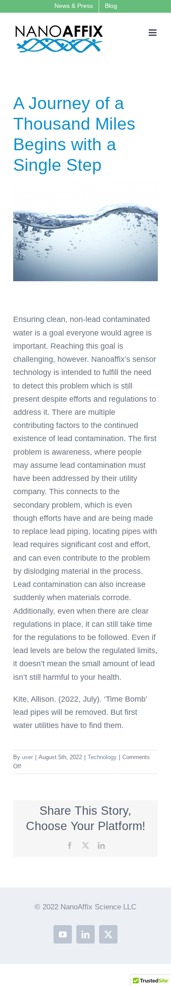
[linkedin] (85, 934)
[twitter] (108, 934)
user (27, 757)
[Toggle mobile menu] (153, 32)
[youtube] (62, 934)
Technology (102, 757)
